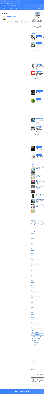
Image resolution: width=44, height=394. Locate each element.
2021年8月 (32, 280)
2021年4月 (32, 287)
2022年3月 (32, 268)
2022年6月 (32, 263)
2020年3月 (32, 309)
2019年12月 (32, 314)
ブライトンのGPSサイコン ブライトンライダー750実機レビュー (40, 181)
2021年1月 (32, 292)
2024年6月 (32, 238)
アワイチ (37, 379)
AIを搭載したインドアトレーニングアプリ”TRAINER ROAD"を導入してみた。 (40, 73)
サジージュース (19, 20)
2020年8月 (32, 300)
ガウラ (39, 374)
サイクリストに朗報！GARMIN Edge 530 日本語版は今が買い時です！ (39, 191)
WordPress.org (33, 369)
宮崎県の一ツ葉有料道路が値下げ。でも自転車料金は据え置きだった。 (40, 200)
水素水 (42, 374)
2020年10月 (32, 297)
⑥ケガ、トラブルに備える (5, 7)
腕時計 (32, 375)
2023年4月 (32, 250)
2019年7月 (32, 322)
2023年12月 (32, 243)
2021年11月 (32, 275)
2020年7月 (32, 302)
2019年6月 (32, 324)
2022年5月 (32, 265)
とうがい (34, 382)
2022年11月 (32, 255)
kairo (38, 375)
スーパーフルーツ (24, 20)
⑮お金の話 (25, 8)
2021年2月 (32, 290)
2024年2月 (32, 241)
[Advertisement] (37, 57)
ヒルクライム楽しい (38, 378)
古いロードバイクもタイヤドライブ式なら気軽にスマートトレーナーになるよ (40, 38)
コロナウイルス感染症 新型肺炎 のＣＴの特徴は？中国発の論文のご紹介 (40, 186)
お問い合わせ (39, 8)
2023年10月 (32, 245)
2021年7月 (32, 282)
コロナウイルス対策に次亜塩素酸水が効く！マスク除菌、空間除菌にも (40, 167)
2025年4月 (32, 233)
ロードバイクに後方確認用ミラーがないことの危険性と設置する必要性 (40, 157)
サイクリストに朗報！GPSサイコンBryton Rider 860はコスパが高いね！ (40, 195)
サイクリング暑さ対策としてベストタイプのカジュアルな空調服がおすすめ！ (40, 205)
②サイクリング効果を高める (18, 5)
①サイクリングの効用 (12, 5)
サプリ (41, 379)
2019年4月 (32, 327)
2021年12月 (32, 273)
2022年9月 (32, 258)
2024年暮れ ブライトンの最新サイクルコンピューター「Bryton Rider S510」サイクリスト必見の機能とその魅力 (40, 46)
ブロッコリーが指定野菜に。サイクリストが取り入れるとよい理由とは (40, 101)
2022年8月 (32, 260)
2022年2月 (32, 270)
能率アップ (37, 380)
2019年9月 (32, 319)
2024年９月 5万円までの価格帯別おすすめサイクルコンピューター (40, 66)
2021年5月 (32, 285)
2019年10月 (32, 317)
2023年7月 (32, 246)
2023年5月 (32, 248)
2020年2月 (32, 310)
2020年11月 (32, 295)
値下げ (35, 375)
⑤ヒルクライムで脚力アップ (32, 5)
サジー (16, 20)
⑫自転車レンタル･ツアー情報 (5, 9)
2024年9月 (32, 236)
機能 (37, 374)
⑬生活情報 (11, 8)
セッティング (33, 374)
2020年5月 (32, 305)
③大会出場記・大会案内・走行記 (25, 5)
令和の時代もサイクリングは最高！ (7, 3)
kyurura (12, 20)
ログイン (32, 365)
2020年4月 (32, 307)
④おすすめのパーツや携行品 (39, 5)
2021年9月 (32, 278)
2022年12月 (32, 253)
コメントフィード (33, 368)
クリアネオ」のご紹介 (37, 377)
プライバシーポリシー (32, 8)
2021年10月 (32, 277)
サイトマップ (4, 5)
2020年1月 (32, 312)
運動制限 (34, 381)
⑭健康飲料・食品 (18, 8)
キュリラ (15, 20)
